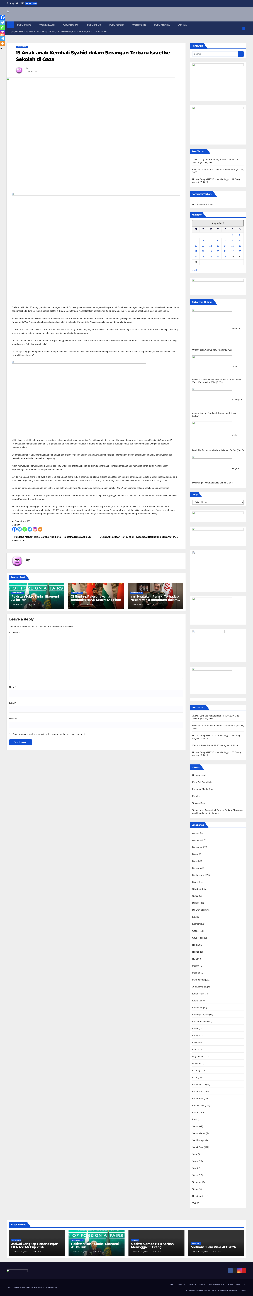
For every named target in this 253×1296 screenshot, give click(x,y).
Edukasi (196, 917)
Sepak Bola (197, 1147)
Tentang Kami (198, 803)
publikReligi (94, 25)
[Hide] (1, 49)
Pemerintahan (199, 1084)
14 (225, 246)
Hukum (195, 959)
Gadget (195, 931)
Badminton (197, 847)
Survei (195, 1175)
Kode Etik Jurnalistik (202, 782)
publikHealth (47, 25)
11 (203, 246)
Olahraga (196, 1070)
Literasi (195, 1049)
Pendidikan (197, 1091)
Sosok (195, 1168)
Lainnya (182, 25)
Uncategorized (199, 1196)
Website (13, 718)
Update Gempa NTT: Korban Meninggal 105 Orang (216, 752)
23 (240, 251)
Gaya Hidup (198, 938)
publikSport (117, 25)
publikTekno (139, 25)
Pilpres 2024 (198, 1105)
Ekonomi (196, 924)
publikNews (24, 25)
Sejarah (196, 1126)
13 (218, 246)
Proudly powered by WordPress (19, 1287)
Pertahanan (197, 1098)
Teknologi (197, 1182)
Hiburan (196, 945)
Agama (195, 833)
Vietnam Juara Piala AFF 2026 (207, 745)
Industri (195, 966)
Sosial (195, 1161)
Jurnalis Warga (199, 987)
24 (196, 257)
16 (240, 246)
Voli (194, 1203)
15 (232, 246)
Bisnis (195, 882)
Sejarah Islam (199, 1133)
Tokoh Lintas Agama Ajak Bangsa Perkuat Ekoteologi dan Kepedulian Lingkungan (58, 32)
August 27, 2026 (21, 1252)
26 (210, 257)
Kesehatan (197, 1008)
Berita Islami (198, 875)
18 (203, 251)
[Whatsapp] (24, 529)
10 (196, 246)
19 (210, 251)
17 (196, 251)
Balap (195, 854)
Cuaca (195, 896)
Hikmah (196, 952)
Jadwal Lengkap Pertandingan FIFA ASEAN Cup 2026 (34, 1245)
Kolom (195, 1029)
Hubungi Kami (199, 775)
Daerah (195, 903)
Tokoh (195, 1189)
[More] (40, 529)
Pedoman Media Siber (203, 789)
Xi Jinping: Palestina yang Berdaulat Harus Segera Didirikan (96, 598)
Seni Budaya (198, 1140)
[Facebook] (14, 529)
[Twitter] (19, 529)
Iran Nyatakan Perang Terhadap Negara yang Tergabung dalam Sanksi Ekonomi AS (154, 600)
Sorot (194, 1154)
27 (218, 257)
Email (12, 703)
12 (210, 246)
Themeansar (52, 1287)
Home (171, 1284)
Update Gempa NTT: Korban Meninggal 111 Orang (216, 179)
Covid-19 (196, 889)
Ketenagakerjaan (200, 1015)
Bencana (196, 868)
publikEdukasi (71, 25)
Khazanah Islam (200, 1022)
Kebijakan (197, 1001)
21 (225, 251)
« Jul (194, 270)
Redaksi (31, 604)
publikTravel (162, 25)
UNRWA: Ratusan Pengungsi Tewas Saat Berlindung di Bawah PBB (139, 536)
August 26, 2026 (201, 1252)
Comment (14, 632)
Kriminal (196, 1036)
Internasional (22, 47)
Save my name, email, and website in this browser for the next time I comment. (49, 734)
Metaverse (197, 1063)
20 (218, 251)
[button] (239, 28)
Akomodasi (197, 840)
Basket (195, 861)
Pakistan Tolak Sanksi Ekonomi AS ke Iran (35, 598)
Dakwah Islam (199, 910)
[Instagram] (35, 529)
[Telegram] (30, 529)
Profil (194, 1119)
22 (232, 251)
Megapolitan (198, 1056)
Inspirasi (196, 973)
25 (203, 257)
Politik (195, 1112)
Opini (194, 1077)
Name (12, 687)
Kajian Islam (198, 994)
